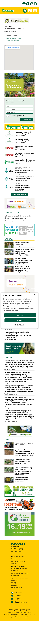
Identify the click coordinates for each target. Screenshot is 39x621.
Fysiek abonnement (18, 556)
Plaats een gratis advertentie (14, 221)
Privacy (13, 583)
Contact (13, 564)
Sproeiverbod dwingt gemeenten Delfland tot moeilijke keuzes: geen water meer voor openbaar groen (24, 452)
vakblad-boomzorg (20, 602)
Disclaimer (14, 580)
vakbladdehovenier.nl (11, 614)
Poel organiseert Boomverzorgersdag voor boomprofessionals (23, 260)
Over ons (14, 559)
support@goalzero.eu (13, 38)
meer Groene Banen (19, 194)
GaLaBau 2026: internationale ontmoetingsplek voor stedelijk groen (24, 251)
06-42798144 (18, 599)
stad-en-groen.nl (14, 612)
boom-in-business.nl (27, 614)
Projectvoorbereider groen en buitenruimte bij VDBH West (24, 161)
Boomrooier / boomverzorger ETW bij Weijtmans (24, 154)
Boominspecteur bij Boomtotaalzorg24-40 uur (23, 140)
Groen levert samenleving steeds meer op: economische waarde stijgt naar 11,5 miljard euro (23, 470)
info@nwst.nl (18, 593)
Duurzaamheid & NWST (19, 561)
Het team (14, 571)
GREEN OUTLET (11, 212)
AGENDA (8, 239)
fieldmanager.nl (13, 610)
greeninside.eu (16, 617)
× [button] (35, 295)
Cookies (14, 585)
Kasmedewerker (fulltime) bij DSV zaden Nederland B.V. (24, 177)
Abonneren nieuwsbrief (19, 568)
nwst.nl (25, 617)
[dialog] (19, 311)
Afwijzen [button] (20, 320)
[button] (19, 325)
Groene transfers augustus (23, 443)
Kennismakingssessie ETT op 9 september (24, 243)
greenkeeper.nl (25, 610)
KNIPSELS (8, 357)
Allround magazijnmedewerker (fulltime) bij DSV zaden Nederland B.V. (22, 186)
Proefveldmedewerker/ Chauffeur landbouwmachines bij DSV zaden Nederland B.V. (23, 169)
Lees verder (15, 310)
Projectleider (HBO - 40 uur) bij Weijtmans (23, 147)
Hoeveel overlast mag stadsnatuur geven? (21, 478)
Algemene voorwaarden (19, 578)
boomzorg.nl (25, 612)
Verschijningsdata (17, 587)
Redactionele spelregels (19, 573)
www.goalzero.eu (13, 41)
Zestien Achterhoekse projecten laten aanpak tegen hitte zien (22, 461)
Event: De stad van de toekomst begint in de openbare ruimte (22, 268)
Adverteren (15, 575)
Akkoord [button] (20, 315)
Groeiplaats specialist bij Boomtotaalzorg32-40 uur (23, 133)
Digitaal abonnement (18, 566)
